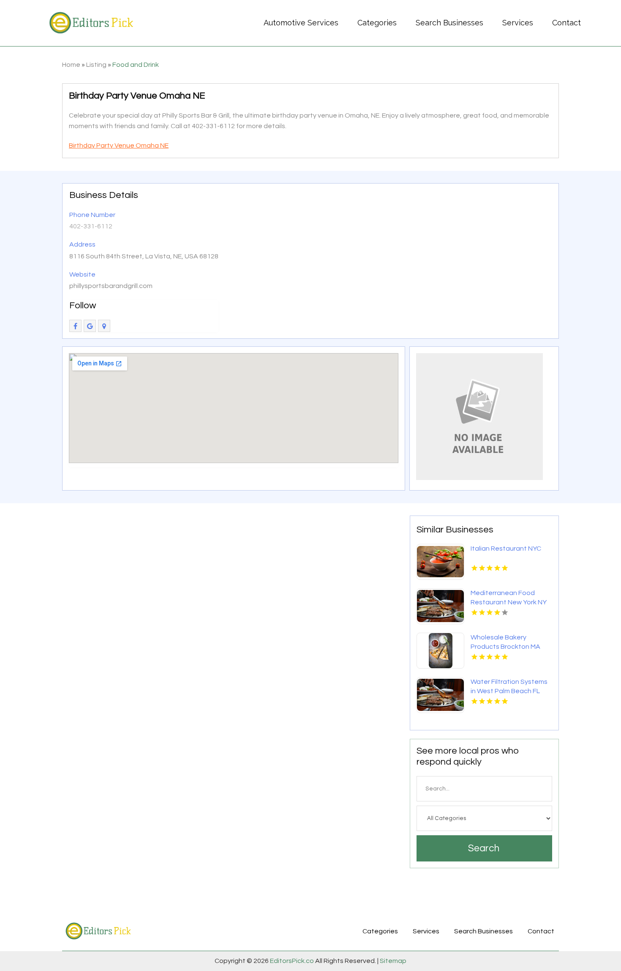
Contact (566, 22)
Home (71, 64)
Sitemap (392, 960)
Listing (96, 64)
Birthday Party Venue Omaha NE (119, 145)
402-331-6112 (90, 226)
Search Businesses (449, 22)
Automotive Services (301, 22)
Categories (377, 22)
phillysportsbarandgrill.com (111, 286)
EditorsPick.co (292, 960)
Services (517, 22)
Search (483, 848)
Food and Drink (135, 64)
